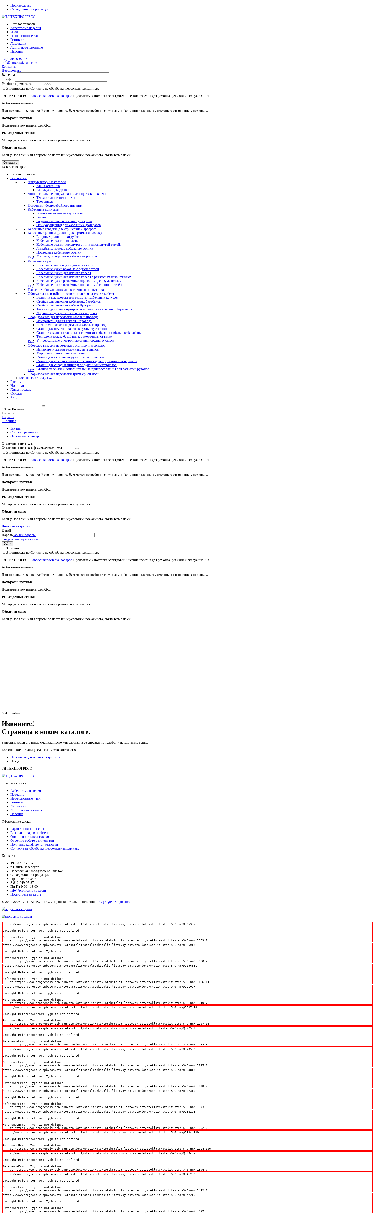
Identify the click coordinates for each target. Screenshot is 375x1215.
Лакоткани (18, 806)
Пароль (7, 535)
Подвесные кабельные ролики (58, 252)
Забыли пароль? (24, 535)
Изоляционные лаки (25, 798)
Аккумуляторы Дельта (52, 190)
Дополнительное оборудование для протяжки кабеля (67, 194)
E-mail (6, 530)
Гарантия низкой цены (27, 829)
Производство (20, 5)
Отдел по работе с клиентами (32, 840)
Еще (31, 257)
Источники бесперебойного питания (55, 205)
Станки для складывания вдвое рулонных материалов (76, 365)
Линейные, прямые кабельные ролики (64, 248)
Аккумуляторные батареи (47, 182)
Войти (6, 526)
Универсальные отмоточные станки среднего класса (75, 340)
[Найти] (43, 406)
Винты (41, 217)
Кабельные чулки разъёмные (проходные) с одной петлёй (79, 284)
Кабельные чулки (41, 261)
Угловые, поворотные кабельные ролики (66, 256)
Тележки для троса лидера (55, 197)
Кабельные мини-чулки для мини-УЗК (65, 265)
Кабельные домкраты (43, 209)
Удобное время (13, 84)
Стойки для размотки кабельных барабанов (68, 301)
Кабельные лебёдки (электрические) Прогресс (62, 229)
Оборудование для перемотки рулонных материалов (66, 345)
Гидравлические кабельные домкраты (64, 221)
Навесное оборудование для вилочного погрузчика (66, 289)
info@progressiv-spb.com (19, 62)
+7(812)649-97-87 (14, 59)
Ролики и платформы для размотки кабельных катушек (77, 297)
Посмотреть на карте (25, 894)
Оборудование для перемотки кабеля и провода (63, 317)
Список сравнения (24, 432)
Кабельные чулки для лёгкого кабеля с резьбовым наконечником (84, 277)
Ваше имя (9, 74)
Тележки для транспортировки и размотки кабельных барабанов (84, 309)
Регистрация (20, 526)
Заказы (15, 428)
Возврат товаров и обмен (29, 833)
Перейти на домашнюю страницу (35, 757)
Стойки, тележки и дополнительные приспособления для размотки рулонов (92, 369)
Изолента (17, 794)
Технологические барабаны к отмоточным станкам (74, 336)
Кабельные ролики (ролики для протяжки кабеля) (65, 233)
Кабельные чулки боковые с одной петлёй (67, 269)
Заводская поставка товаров (51, 96)
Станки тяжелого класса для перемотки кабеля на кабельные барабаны (88, 332)
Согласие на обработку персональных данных (44, 848)
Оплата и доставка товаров (30, 836)
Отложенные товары (25, 436)
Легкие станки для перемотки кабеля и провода (71, 325)
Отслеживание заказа (17, 447)
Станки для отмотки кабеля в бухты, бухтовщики (73, 329)
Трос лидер (44, 201)
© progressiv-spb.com (114, 902)
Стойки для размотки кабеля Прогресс (65, 305)
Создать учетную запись (20, 539)
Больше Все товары (35, 378)
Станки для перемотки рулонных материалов (70, 357)
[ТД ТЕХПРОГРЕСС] (18, 16)
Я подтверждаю (52, 88)
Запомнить (14, 548)
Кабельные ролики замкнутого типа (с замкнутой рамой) (78, 244)
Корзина (8, 417)
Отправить (10, 162)
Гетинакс (17, 802)
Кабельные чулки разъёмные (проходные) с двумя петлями (79, 281)
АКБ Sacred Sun (48, 186)
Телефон (8, 79)
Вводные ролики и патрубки (57, 237)
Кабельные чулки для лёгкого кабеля (63, 273)
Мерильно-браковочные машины (61, 353)
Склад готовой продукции (30, 9)
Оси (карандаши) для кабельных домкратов (68, 225)
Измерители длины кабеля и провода (64, 321)
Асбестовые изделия (25, 790)
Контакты (9, 66)
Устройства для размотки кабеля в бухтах (66, 313)
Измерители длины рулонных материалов (67, 349)
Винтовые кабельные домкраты (60, 213)
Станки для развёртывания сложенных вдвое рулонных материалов (86, 361)
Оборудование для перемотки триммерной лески (64, 374)
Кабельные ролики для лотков (58, 240)
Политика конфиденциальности (34, 844)
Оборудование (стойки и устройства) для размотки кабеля (71, 293)
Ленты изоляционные (26, 810)
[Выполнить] (77, 448)
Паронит (16, 814)
